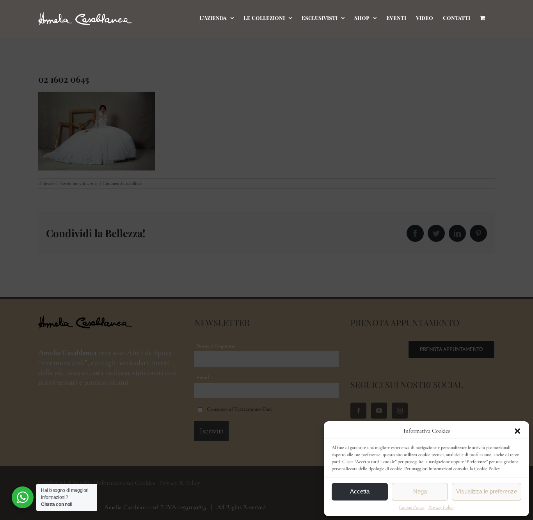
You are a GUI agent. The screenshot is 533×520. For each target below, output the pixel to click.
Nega (420, 491)
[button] (517, 431)
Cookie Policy (412, 507)
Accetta (360, 491)
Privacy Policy (441, 507)
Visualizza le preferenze (486, 491)
